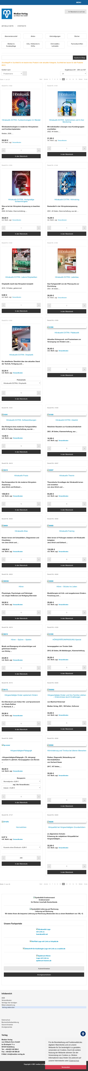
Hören (21, 586)
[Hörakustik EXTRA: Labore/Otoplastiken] (21, 260)
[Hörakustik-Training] (66, 525)
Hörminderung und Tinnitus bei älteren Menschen (66, 750)
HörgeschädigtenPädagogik (21, 750)
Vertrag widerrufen (8, 1007)
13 (70, 79)
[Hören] (21, 581)
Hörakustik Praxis (21, 475)
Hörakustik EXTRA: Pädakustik (67, 332)
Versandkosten (16, 142)
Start (40, 79)
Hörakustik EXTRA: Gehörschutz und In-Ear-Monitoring (66, 121)
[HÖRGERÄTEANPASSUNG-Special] (66, 634)
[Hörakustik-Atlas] (21, 525)
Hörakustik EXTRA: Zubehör (67, 420)
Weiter (81, 79)
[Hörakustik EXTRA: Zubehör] (66, 414)
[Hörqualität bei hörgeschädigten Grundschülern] (66, 822)
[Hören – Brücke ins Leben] (66, 581)
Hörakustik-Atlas (21, 531)
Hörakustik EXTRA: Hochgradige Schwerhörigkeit (21, 200)
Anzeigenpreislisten (44, 974)
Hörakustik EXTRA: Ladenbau (67, 277)
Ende (85, 79)
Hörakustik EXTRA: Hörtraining (67, 199)
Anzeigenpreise (7, 1027)
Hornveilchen (21, 827)
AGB (3, 998)
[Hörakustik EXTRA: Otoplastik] (21, 338)
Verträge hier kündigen (9, 1002)
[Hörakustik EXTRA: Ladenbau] (66, 260)
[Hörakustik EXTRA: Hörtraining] (66, 183)
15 (76, 79)
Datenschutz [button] (74, 1061)
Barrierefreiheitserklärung (10, 1022)
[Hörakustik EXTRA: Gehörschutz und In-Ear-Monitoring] (66, 103)
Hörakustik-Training (66, 531)
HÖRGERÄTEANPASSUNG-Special (67, 639)
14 (73, 79)
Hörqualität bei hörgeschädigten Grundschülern (66, 827)
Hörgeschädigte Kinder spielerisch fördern (21, 695)
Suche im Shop (79, 57)
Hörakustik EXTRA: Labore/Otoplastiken (21, 277)
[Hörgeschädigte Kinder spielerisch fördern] (21, 689)
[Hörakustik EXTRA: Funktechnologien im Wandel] (21, 103)
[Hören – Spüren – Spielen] (21, 634)
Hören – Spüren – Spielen (21, 639)
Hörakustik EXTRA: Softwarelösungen (21, 420)
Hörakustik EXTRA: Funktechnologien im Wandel (21, 120)
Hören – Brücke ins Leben (67, 586)
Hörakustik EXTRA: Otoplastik (21, 354)
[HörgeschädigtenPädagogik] (21, 745)
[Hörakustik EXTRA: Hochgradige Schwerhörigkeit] (21, 183)
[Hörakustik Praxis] (21, 470)
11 (63, 79)
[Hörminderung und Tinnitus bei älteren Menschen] (66, 745)
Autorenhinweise (44, 968)
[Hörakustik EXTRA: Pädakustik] (66, 327)
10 (60, 79)
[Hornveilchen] (21, 822)
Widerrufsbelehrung (8, 1005)
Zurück (46, 79)
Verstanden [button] (66, 1067)
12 (66, 79)
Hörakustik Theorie (66, 475)
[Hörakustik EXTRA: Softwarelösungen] (21, 414)
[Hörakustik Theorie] (66, 470)
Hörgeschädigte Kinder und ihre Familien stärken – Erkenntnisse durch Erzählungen (67, 696)
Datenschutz (6, 1020)
